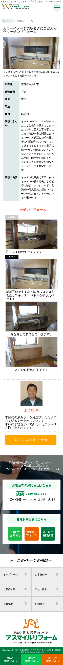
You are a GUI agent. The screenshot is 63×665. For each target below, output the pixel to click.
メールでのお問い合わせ (31, 440)
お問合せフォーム (31, 534)
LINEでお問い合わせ (32, 659)
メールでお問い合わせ (53, 659)
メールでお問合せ (48, 534)
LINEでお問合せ (15, 534)
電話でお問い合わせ (11, 659)
